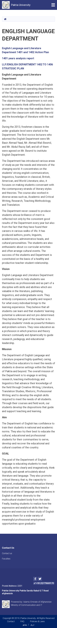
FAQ (22, 621)
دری (32, 624)
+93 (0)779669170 (45, 583)
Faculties (6, 558)
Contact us (7, 553)
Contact (11, 621)
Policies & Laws (37, 621)
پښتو (25, 624)
